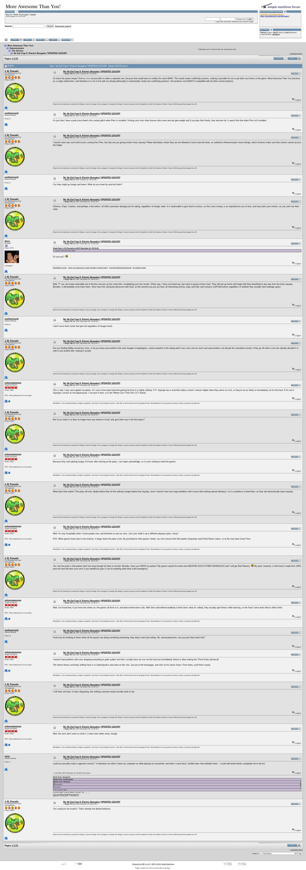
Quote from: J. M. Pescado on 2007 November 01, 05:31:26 (76, 248)
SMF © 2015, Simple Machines (162, 864)
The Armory (17, 51)
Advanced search (63, 26)
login (26, 14)
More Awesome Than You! (20, 45)
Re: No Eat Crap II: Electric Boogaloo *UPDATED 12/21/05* (91, 71)
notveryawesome (13, 383)
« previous (293, 53)
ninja (7, 756)
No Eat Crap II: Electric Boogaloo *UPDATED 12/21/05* (40, 53)
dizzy (7, 241)
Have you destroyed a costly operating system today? (88, 268)
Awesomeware (17, 48)
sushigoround (11, 113)
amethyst (276, 34)
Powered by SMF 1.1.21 (141, 864)
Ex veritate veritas (139, 268)
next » (300, 53)
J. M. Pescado (11, 71)
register (33, 14)
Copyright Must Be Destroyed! (120, 268)
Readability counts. (60, 268)
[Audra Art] (9, 402)
